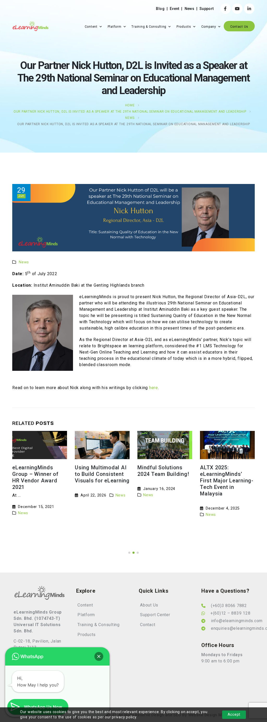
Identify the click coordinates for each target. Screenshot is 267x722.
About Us (149, 605)
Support (206, 9)
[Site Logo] (30, 26)
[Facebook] (225, 8)
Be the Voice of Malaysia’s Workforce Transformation (227, 474)
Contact (147, 624)
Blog (160, 9)
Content (91, 26)
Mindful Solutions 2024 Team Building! (100, 470)
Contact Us (239, 26)
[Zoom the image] (40, 588)
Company (208, 26)
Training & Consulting (148, 26)
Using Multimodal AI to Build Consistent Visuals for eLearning (39, 474)
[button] (129, 552)
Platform (115, 26)
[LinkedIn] (249, 8)
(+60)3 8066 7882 (229, 605)
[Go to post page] (39, 445)
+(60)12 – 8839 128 (230, 613)
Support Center (155, 614)
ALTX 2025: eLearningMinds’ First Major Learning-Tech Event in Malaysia (164, 480)
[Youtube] (237, 8)
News (189, 9)
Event (174, 9)
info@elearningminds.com (237, 620)
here (153, 387)
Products (184, 26)
